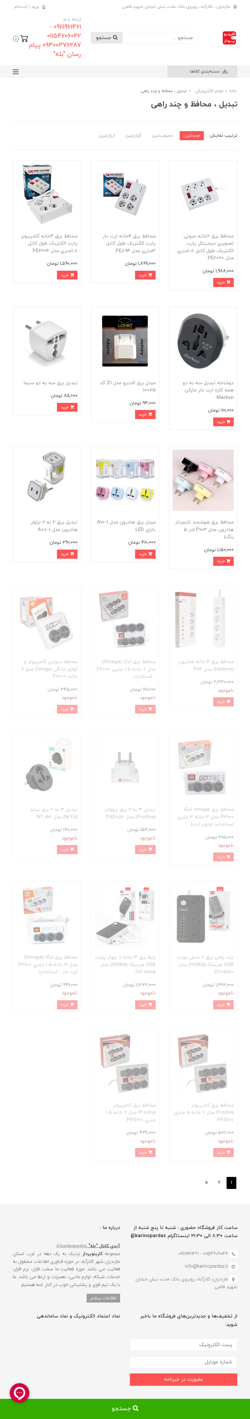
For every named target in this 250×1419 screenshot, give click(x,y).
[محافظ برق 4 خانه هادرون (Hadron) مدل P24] (203, 619)
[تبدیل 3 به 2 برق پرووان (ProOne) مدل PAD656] (125, 767)
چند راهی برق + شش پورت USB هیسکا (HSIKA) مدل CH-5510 (205, 965)
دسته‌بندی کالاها (205, 72)
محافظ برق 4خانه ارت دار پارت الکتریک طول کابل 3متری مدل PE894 (129, 243)
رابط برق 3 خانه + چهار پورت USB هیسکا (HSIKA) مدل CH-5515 (125, 965)
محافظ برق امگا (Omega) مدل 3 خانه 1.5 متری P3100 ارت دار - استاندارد (47, 965)
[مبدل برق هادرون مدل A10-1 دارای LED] (125, 480)
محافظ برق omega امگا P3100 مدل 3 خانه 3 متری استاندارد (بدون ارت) (205, 817)
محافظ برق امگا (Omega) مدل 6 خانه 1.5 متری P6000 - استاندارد (126, 669)
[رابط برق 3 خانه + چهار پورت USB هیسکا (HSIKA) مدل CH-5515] (125, 915)
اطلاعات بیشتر (103, 1298)
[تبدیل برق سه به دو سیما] (46, 340)
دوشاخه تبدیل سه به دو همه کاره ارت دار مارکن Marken (208, 390)
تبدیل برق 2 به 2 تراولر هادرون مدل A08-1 (54, 526)
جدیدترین (191, 135)
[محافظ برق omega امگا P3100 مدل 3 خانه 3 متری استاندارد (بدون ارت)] (203, 767)
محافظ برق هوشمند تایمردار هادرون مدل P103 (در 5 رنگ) (204, 529)
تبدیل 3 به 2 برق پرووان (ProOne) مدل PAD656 (130, 813)
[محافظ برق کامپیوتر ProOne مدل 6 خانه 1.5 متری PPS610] (125, 1062)
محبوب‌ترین (162, 135)
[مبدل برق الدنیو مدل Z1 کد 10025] (125, 340)
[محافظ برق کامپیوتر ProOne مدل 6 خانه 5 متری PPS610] (203, 1062)
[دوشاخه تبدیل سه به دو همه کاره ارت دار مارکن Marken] (203, 340)
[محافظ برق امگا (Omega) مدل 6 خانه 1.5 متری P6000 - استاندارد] (125, 619)
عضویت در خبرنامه (183, 1379)
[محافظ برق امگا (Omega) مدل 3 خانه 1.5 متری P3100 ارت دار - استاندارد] (46, 915)
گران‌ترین (133, 135)
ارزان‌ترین (106, 135)
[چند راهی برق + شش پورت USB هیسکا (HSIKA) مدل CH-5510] (203, 915)
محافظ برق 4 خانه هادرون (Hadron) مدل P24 (206, 666)
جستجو (104, 37)
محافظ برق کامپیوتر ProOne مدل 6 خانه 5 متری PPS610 (204, 1113)
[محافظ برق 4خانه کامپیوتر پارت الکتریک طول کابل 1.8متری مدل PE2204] (46, 193)
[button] (21, 38)
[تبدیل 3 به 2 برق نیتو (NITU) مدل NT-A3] (46, 767)
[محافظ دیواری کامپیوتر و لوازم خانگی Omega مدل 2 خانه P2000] (46, 619)
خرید (221, 282)
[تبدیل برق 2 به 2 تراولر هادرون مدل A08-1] (46, 480)
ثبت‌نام (20, 7)
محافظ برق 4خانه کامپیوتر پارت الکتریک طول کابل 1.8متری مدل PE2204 (49, 243)
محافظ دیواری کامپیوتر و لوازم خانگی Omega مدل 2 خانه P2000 (49, 669)
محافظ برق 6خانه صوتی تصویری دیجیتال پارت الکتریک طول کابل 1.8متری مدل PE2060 (205, 247)
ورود (35, 7)
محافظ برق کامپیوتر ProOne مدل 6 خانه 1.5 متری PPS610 (130, 1113)
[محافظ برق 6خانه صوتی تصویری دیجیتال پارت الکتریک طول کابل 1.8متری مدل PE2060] (203, 193)
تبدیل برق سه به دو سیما (50, 383)
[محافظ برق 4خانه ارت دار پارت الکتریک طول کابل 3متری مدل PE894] (125, 193)
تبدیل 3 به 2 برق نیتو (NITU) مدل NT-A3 (54, 813)
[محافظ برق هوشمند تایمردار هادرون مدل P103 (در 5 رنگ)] (203, 480)
